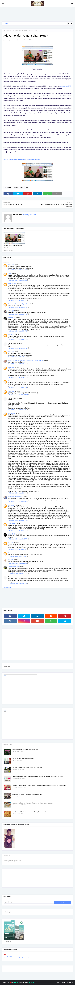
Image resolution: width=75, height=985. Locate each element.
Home (58, 982)
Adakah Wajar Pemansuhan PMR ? (13, 247)
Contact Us (70, 982)
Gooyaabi (31, 982)
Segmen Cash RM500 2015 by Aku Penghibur (25, 749)
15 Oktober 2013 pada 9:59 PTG (17, 530)
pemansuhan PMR (65, 86)
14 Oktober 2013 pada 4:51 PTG (17, 280)
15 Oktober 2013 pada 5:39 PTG (17, 520)
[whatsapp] (51, 621)
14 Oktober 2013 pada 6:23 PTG (17, 357)
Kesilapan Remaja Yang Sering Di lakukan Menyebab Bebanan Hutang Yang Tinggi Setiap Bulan (39, 785)
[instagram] (24, 621)
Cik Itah (10, 560)
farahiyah (11, 334)
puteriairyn (11, 505)
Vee (9, 273)
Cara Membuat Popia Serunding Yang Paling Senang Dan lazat (30, 812)
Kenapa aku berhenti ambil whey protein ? (17, 958)
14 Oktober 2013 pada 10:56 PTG (18, 394)
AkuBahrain (12, 534)
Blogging (15, 982)
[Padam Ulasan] (28, 270)
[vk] (10, 621)
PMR (27, 187)
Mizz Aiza (11, 542)
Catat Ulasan (8, 587)
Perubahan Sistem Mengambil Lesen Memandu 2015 (27, 767)
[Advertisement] (37, 14)
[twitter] (24, 616)
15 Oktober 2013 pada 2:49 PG (17, 493)
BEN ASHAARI (8, 956)
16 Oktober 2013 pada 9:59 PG (17, 549)
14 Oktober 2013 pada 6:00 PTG (18, 348)
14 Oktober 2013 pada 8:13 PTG (17, 387)
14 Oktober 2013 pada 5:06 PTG (17, 307)
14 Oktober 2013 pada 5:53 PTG (17, 331)
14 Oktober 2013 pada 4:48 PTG (17, 270)
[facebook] (10, 616)
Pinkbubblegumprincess (15, 496)
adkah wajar (15, 30)
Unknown (11, 265)
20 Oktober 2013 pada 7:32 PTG (17, 573)
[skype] (64, 621)
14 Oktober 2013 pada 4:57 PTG (17, 300)
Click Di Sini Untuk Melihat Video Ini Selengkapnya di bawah (22, 159)
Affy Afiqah (11, 413)
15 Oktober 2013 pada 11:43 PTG (18, 539)
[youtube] (37, 621)
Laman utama (7, 30)
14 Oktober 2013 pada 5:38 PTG (17, 314)
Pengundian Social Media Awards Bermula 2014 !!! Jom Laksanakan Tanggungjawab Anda (37, 776)
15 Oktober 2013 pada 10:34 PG (17, 501)
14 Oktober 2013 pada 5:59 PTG (17, 339)
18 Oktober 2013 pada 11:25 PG (17, 563)
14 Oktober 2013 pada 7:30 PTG (17, 377)
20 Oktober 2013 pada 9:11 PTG (17, 583)
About (63, 982)
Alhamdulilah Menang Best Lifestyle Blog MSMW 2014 (27, 794)
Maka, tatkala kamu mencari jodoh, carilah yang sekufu (25, 23)
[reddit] (51, 616)
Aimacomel (11, 524)
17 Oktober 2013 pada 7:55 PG (17, 556)
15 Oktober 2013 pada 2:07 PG (17, 410)
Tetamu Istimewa (13, 567)
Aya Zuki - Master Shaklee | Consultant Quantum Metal (25, 360)
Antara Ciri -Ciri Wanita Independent (23, 758)
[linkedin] (37, 616)
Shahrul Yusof (12, 284)
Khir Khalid (11, 318)
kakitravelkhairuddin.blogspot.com (19, 304)
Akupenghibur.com (10, 40)
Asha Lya (11, 311)
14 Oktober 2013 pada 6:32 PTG (17, 364)
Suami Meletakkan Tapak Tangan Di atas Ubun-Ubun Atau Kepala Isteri (32, 803)
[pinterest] (64, 616)
